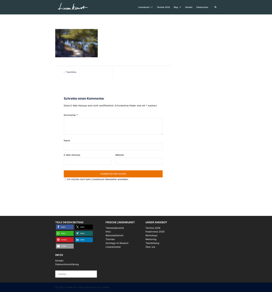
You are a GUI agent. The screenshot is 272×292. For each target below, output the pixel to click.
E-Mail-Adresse (72, 154)
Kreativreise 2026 (154, 231)
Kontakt (188, 7)
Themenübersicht (115, 227)
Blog (176, 7)
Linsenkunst (143, 7)
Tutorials (110, 239)
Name (67, 140)
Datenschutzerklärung (67, 264)
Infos (108, 231)
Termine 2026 (163, 7)
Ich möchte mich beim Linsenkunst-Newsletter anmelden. (97, 179)
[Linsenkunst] (72, 7)
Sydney (106, 287)
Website (119, 154)
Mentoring (150, 239)
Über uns (150, 246)
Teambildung (152, 243)
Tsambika (71, 72)
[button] (215, 7)
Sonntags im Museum (117, 243)
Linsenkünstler (113, 246)
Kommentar (71, 115)
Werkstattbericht (114, 235)
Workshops (151, 235)
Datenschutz (202, 7)
